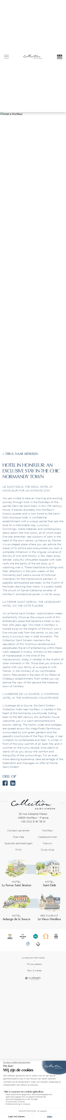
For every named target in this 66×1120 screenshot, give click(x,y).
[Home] (33, 804)
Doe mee (18, 837)
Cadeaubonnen (47, 837)
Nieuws (47, 843)
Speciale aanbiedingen (18, 843)
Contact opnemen (18, 830)
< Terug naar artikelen (20, 454)
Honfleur (47, 830)
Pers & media (34, 971)
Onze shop (47, 850)
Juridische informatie (33, 958)
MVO (18, 850)
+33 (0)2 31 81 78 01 (33, 822)
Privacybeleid (34, 964)
